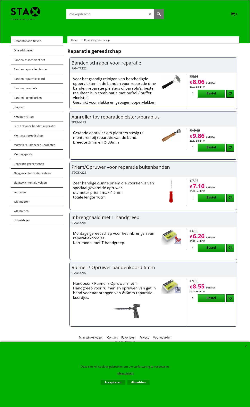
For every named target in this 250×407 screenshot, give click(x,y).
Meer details (125, 373)
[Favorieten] (230, 93)
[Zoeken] (159, 14)
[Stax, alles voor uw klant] (40, 11)
